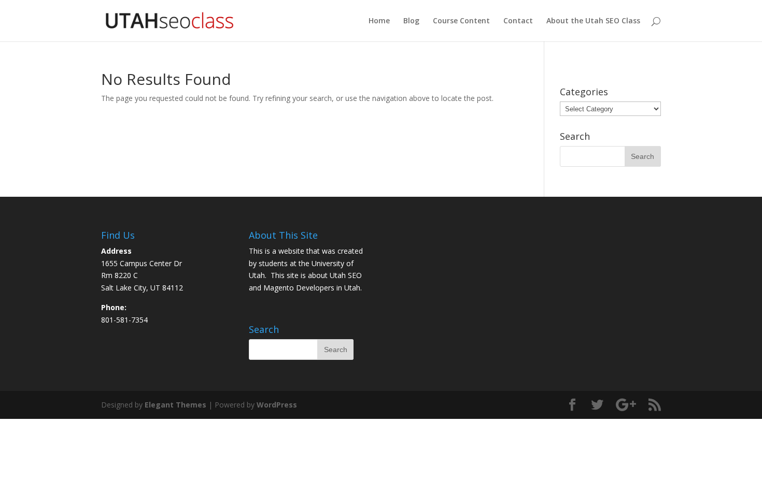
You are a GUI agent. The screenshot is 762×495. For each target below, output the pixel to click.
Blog (411, 21)
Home (379, 21)
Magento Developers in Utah (311, 288)
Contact (518, 21)
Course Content (461, 21)
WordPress (277, 405)
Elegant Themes (175, 405)
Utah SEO (346, 275)
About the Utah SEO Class (593, 21)
